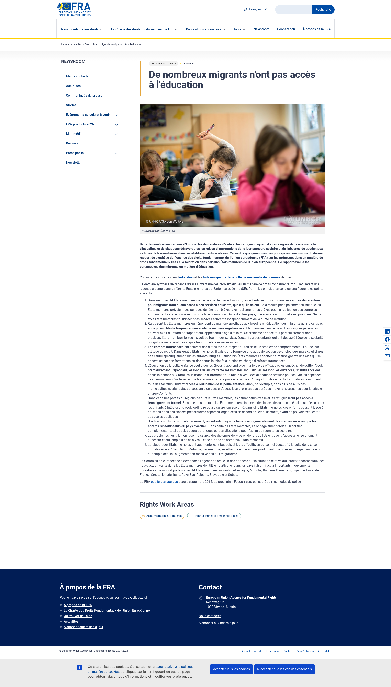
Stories (71, 105)
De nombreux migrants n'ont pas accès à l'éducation (113, 44)
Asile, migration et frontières (164, 515)
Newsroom (261, 29)
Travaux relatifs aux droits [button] (79, 29)
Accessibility (325, 651)
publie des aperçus (164, 482)
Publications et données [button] (203, 29)
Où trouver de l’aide (78, 616)
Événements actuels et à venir (88, 115)
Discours (72, 143)
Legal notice (273, 651)
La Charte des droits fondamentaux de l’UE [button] (142, 29)
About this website (252, 651)
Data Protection (305, 651)
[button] (387, 331)
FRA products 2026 (80, 124)
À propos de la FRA (317, 29)
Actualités (75, 44)
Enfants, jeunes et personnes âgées (216, 515)
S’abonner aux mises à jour (83, 627)
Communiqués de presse (84, 95)
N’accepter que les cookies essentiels (284, 669)
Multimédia (74, 134)
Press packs (75, 153)
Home (63, 44)
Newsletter (74, 162)
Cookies (288, 651)
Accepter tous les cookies (231, 669)
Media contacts (77, 76)
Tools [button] (237, 29)
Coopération (286, 29)
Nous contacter (210, 616)
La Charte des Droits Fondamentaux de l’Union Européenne (107, 610)
